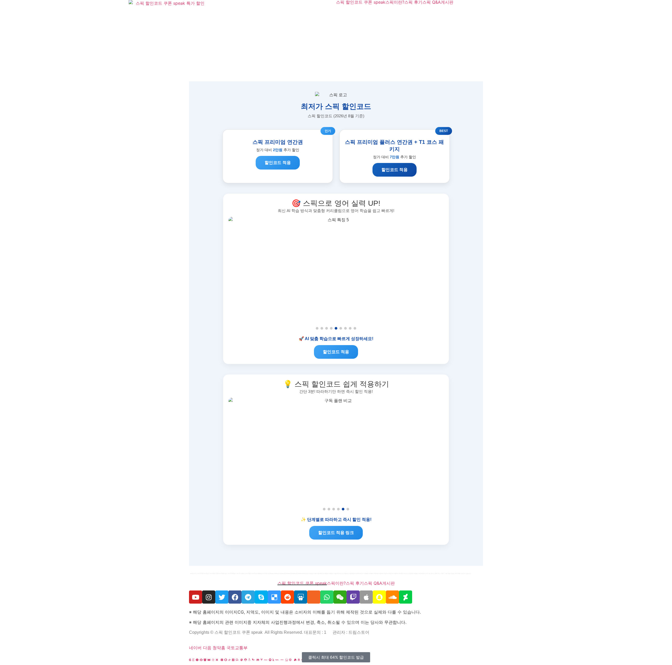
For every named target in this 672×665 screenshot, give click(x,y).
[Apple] (366, 597)
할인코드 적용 (278, 162)
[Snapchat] (379, 597)
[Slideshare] (300, 597)
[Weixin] (339, 597)
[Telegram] (248, 597)
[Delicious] (274, 597)
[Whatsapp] (326, 597)
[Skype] (261, 597)
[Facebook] (235, 597)
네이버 (195, 647)
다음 (207, 647)
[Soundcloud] (392, 597)
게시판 (447, 2)
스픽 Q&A (431, 2)
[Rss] (313, 597)
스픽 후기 (413, 2)
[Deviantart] (405, 597)
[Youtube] (195, 597)
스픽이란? (394, 2)
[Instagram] (208, 597)
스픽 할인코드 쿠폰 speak (360, 2)
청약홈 (219, 647)
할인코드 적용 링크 (336, 532)
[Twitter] (221, 597)
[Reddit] (287, 597)
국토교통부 (237, 647)
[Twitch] (353, 597)
